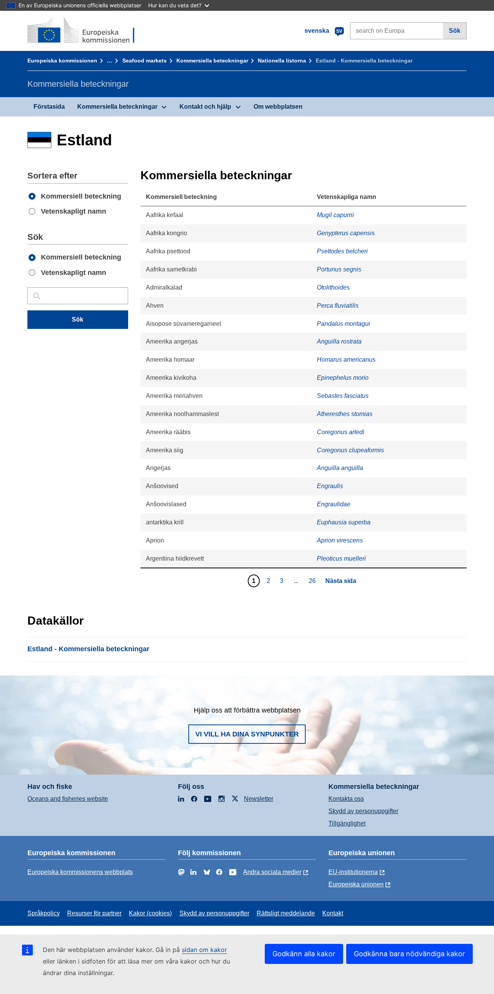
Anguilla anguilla (340, 468)
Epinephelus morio (343, 377)
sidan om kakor (204, 950)
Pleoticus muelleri (341, 558)
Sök (454, 30)
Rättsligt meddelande (286, 913)
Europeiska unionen (356, 884)
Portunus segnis (339, 269)
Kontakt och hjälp (205, 106)
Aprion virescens (340, 540)
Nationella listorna (282, 60)
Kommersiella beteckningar (212, 60)
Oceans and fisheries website (67, 798)
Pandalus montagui (343, 323)
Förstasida (49, 106)
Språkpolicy (43, 913)
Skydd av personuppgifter (363, 811)
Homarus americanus (346, 359)
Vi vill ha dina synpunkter (247, 734)
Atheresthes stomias (344, 414)
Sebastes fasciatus (343, 396)
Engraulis (330, 486)
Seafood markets (144, 60)
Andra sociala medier (272, 872)
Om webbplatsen (278, 106)
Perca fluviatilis (338, 305)
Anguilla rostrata (339, 341)
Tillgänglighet (346, 823)
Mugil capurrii (335, 215)
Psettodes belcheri (342, 251)
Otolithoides (333, 287)
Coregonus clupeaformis (350, 450)
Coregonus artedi (340, 432)
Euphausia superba (343, 522)
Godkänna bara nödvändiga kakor (409, 954)
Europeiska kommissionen (62, 60)
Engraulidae (333, 504)
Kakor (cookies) (150, 913)
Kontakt (332, 913)
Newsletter (258, 798)
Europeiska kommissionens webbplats (80, 872)
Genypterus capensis (346, 233)
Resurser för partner (94, 913)
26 (313, 580)
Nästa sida (340, 581)
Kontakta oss (346, 798)
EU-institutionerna (353, 872)
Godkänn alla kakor (303, 954)
